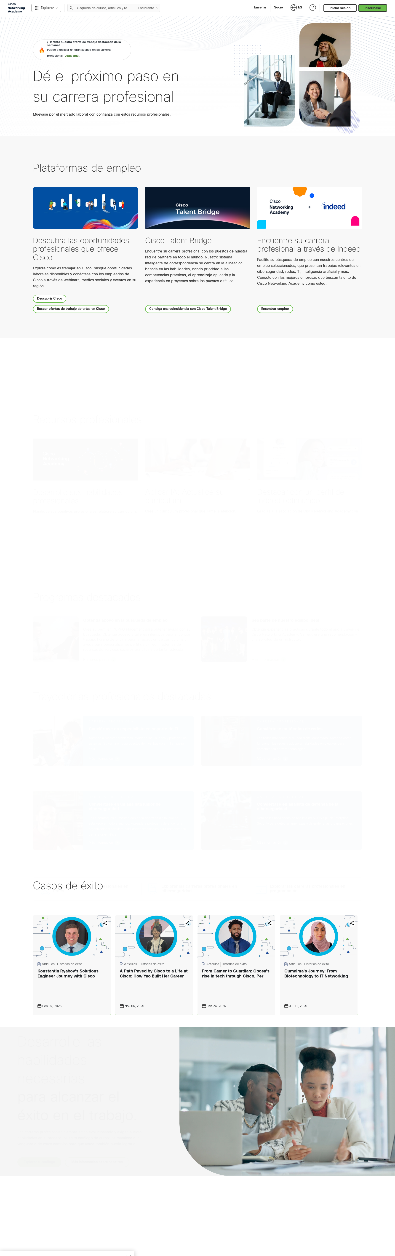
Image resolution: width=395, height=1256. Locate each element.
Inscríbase (373, 8)
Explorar (47, 8)
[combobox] (101, 8)
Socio (278, 7)
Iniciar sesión (340, 8)
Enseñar (260, 7)
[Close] (128, 1234)
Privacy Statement (20, 1247)
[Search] (71, 8)
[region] (67, 1242)
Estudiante (146, 8)
